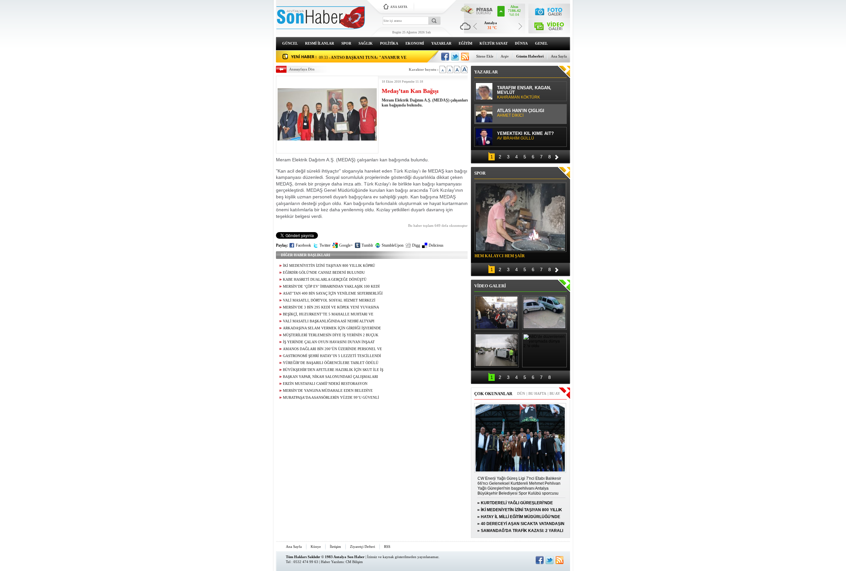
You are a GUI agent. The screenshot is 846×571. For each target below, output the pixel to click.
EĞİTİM (465, 43)
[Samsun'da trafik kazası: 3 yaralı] (496, 350)
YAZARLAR (441, 43)
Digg (416, 245)
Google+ (346, 245)
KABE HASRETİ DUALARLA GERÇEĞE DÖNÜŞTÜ (324, 279)
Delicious (436, 245)
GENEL (541, 43)
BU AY (555, 393)
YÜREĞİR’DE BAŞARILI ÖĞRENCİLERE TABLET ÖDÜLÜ (330, 363)
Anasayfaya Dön (302, 69)
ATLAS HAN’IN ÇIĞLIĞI (520, 113)
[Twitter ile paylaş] (455, 57)
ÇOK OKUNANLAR (493, 393)
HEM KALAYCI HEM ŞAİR (500, 256)
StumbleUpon (393, 245)
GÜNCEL (290, 43)
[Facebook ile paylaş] (445, 57)
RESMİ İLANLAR (319, 43)
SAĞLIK (366, 43)
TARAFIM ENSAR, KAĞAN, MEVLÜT (524, 93)
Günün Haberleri (530, 56)
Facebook (303, 245)
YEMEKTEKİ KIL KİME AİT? (525, 136)
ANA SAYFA (398, 7)
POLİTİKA (389, 43)
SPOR (346, 43)
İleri (557, 156)
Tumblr (367, 245)
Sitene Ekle (484, 56)
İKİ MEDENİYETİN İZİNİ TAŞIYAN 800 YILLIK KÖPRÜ (329, 265)
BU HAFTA (537, 393)
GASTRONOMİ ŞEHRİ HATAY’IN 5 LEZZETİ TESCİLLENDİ (332, 356)
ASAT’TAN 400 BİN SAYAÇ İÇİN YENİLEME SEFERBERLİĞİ (333, 293)
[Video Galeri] (549, 25)
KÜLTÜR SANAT (494, 43)
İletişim (335, 547)
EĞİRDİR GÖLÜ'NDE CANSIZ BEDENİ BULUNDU (324, 272)
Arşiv (505, 56)
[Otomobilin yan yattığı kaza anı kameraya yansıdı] (544, 312)
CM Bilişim (354, 562)
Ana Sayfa (559, 56)
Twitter (325, 245)
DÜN (521, 393)
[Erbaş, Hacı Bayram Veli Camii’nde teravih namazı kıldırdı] (496, 312)
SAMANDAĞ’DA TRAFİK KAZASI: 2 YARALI (522, 530)
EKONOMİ (414, 43)
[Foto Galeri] (549, 11)
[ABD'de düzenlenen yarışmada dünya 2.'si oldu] (544, 350)
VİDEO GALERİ (490, 285)
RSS (387, 547)
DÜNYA (521, 43)
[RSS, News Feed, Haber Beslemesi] (465, 57)
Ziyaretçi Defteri (362, 547)
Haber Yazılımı (332, 562)
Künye (316, 547)
